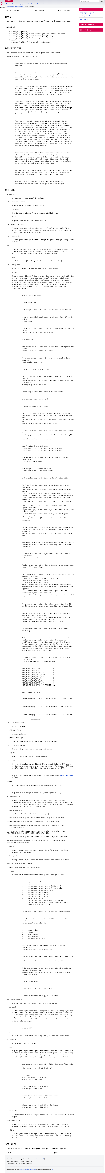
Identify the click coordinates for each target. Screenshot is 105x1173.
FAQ (28, 4)
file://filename (66, 775)
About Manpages (18, 4)
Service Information (38, 4)
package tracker (85, 16)
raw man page (85, 19)
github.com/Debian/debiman (27, 1169)
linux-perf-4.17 (19, 6)
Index (8, 4)
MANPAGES (9, 0)
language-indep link (87, 13)
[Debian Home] (2, 4)
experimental (10, 6)
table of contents (87, 24)
